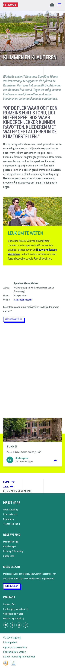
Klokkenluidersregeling (14, 652)
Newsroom (8, 519)
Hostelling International (23, 656)
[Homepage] (11, 6)
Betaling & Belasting (13, 551)
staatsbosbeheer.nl (23, 299)
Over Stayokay (10, 509)
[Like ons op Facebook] (12, 625)
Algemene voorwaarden (15, 647)
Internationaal (10, 514)
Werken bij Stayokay (13, 618)
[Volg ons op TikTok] (25, 625)
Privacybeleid (10, 642)
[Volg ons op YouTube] (18, 625)
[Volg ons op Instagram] (5, 625)
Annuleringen (9, 546)
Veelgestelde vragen (13, 613)
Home (6, 481)
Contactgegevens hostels (15, 609)
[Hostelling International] (6, 664)
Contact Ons (9, 604)
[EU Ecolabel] (14, 664)
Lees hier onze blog (13, 319)
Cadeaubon (8, 556)
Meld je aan (11, 586)
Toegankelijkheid (11, 523)
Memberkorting (11, 541)
